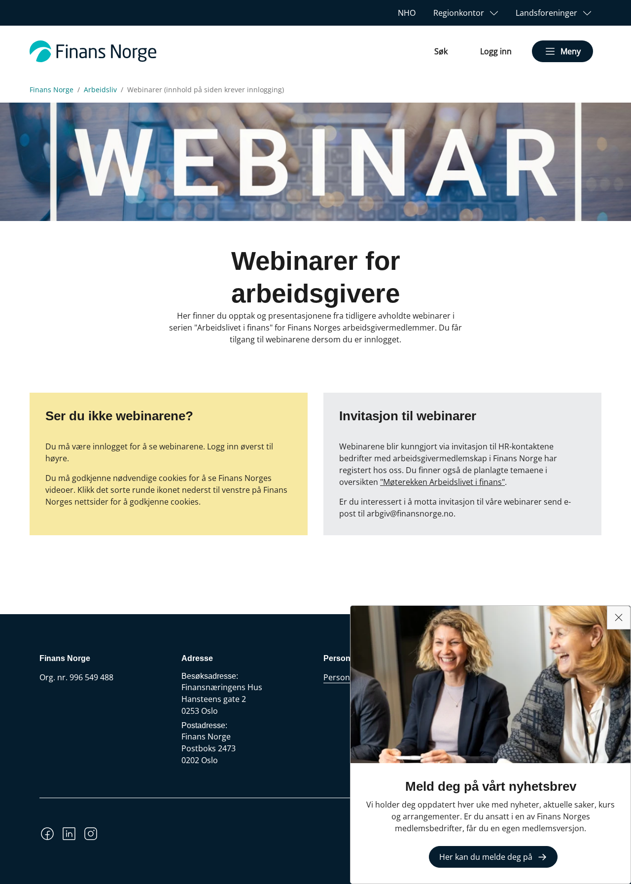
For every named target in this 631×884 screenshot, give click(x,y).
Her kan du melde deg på (485, 856)
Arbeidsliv (100, 89)
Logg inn (496, 51)
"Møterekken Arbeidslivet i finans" (442, 482)
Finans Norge (51, 89)
